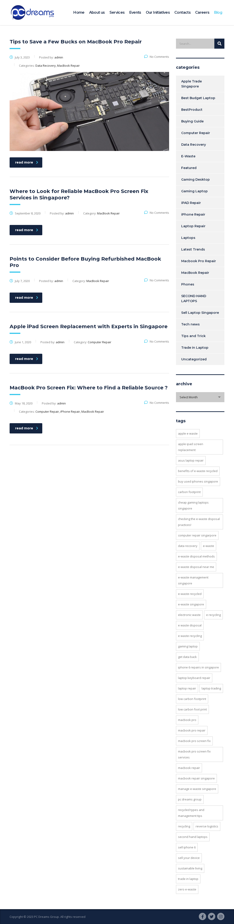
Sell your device (189, 858)
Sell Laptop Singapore (200, 313)
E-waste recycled (190, 594)
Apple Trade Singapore (191, 83)
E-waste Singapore (191, 604)
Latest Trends (193, 249)
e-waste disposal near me (196, 567)
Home (78, 12)
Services (117, 12)
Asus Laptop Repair (191, 460)
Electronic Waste (189, 615)
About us (97, 12)
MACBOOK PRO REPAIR (191, 730)
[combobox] (200, 397)
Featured (189, 168)
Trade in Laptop (194, 348)
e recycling (213, 615)
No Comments (159, 57)
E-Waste (188, 156)
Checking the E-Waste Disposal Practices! (199, 522)
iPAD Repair (191, 203)
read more (24, 162)
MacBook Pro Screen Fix (194, 741)
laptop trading (211, 688)
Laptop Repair (193, 226)
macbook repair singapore (196, 778)
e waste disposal (190, 625)
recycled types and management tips (191, 813)
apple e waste (188, 433)
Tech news (190, 324)
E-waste (208, 546)
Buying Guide (192, 121)
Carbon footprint (189, 492)
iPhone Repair (193, 214)
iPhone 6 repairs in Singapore (198, 667)
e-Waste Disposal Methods (196, 556)
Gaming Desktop (195, 179)
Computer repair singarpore (197, 535)
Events (135, 12)
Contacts (182, 12)
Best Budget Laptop (198, 98)
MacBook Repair (195, 273)
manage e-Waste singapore (197, 789)
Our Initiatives (158, 12)
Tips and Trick (193, 336)
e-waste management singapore (193, 580)
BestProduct (191, 110)
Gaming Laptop (194, 191)
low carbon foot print (192, 709)
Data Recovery (193, 145)
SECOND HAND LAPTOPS (193, 298)
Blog (218, 12)
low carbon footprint (192, 699)
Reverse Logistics (207, 826)
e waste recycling (190, 636)
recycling (184, 826)
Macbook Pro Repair (198, 261)
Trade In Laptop (188, 879)
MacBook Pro (187, 720)
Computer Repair (195, 133)
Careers (202, 12)
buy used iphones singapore (198, 481)
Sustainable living (190, 868)
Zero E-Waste (187, 889)
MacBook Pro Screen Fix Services (194, 754)
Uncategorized (194, 359)
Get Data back (187, 657)
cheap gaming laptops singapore (193, 505)
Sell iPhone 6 (187, 847)
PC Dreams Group (190, 799)
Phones (187, 284)
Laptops (188, 238)
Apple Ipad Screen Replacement (190, 447)
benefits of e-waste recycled (198, 471)
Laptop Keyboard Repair (194, 678)
